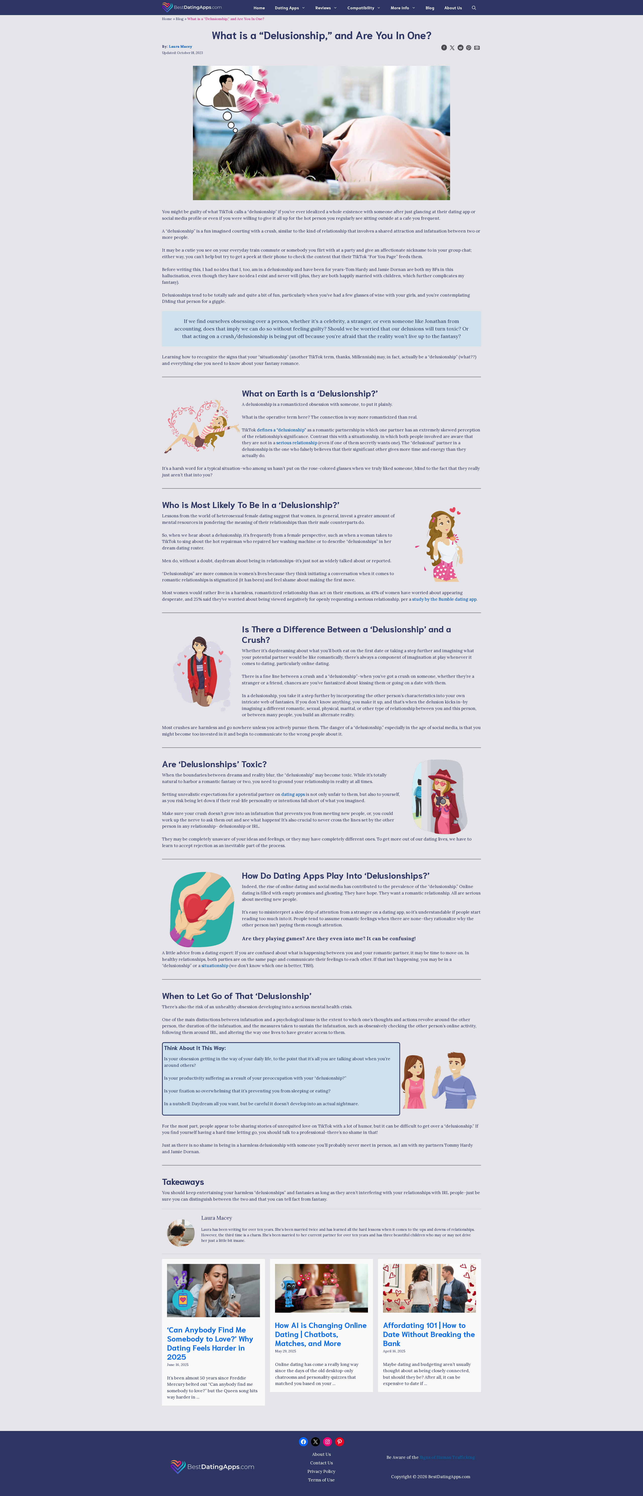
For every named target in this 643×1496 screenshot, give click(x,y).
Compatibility (360, 7)
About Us (453, 7)
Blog (430, 7)
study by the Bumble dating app (444, 599)
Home (259, 7)
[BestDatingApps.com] (192, 7)
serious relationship (296, 443)
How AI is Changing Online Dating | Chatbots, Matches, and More (321, 1334)
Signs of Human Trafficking (447, 1457)
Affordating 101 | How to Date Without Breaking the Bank (429, 1334)
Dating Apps (287, 7)
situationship (214, 965)
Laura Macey (180, 46)
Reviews (323, 7)
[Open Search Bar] (474, 7)
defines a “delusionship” (281, 430)
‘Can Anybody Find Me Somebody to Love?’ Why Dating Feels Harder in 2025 (210, 1342)
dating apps (293, 794)
